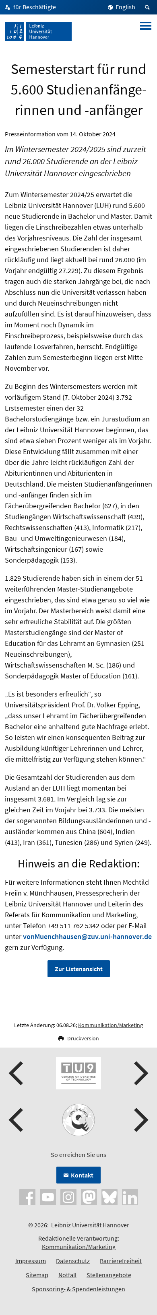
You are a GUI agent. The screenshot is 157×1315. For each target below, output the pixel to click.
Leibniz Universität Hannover (90, 1225)
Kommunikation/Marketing (110, 1025)
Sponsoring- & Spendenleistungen (78, 1289)
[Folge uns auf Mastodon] (89, 1196)
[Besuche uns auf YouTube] (47, 1196)
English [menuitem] (125, 7)
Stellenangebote (109, 1275)
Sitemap (37, 1275)
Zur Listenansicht (79, 969)
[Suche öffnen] (148, 7)
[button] (17, 1073)
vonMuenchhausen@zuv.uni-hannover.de (87, 936)
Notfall (67, 1275)
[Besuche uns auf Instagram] (68, 1196)
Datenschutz (73, 1261)
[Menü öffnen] (145, 31)
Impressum (30, 1261)
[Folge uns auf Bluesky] (109, 1196)
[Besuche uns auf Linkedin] (130, 1196)
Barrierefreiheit (121, 1261)
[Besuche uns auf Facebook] (27, 1196)
